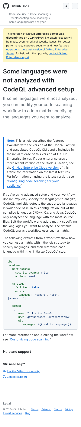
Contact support (17, 376)
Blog (28, 413)
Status (58, 409)
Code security (17, 14)
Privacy (46, 409)
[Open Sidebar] (5, 18)
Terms (34, 409)
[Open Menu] (75, 6)
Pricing (69, 409)
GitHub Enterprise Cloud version (35, 167)
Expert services (12, 413)
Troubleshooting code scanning (28, 17)
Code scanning (39, 14)
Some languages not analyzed (27, 21)
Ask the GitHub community (23, 371)
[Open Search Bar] (66, 6)
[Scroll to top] (72, 419)
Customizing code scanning (30, 339)
